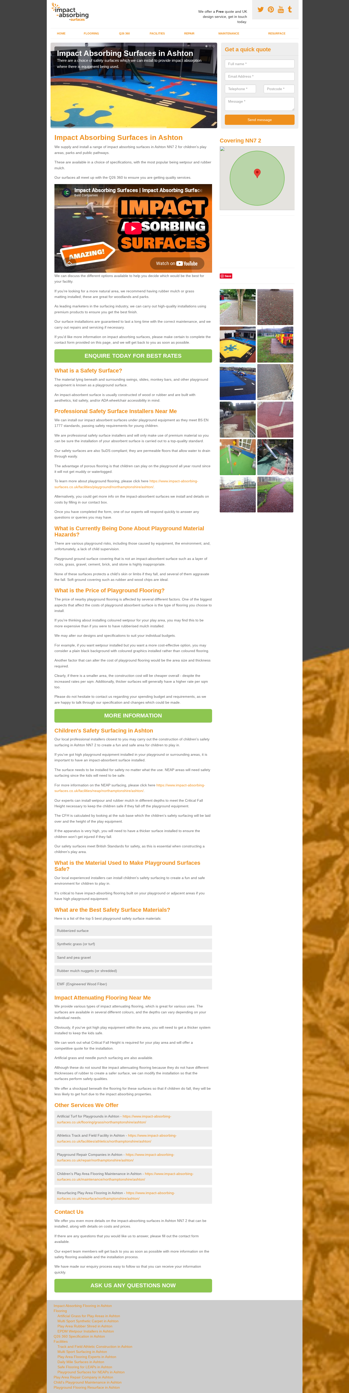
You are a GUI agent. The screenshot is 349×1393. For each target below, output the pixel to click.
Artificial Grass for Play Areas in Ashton (88, 1316)
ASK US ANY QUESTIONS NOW (133, 1285)
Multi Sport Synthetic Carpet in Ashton (88, 1321)
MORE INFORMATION (133, 715)
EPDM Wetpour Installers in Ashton (85, 1331)
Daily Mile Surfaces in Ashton (80, 1362)
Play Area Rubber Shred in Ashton (84, 1326)
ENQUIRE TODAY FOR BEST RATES (133, 356)
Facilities (157, 33)
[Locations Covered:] (53, 4)
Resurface (276, 33)
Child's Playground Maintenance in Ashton (88, 1382)
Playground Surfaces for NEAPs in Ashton (91, 1372)
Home (61, 33)
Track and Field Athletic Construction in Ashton (94, 1346)
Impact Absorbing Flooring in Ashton (83, 1306)
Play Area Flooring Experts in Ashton (86, 1357)
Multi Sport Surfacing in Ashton (82, 1352)
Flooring (91, 33)
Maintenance (228, 33)
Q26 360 (124, 33)
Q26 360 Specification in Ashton (79, 1336)
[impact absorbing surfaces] (72, 12)
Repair (189, 33)
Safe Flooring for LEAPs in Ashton (84, 1367)
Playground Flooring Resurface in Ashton (87, 1387)
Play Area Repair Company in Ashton (83, 1377)
